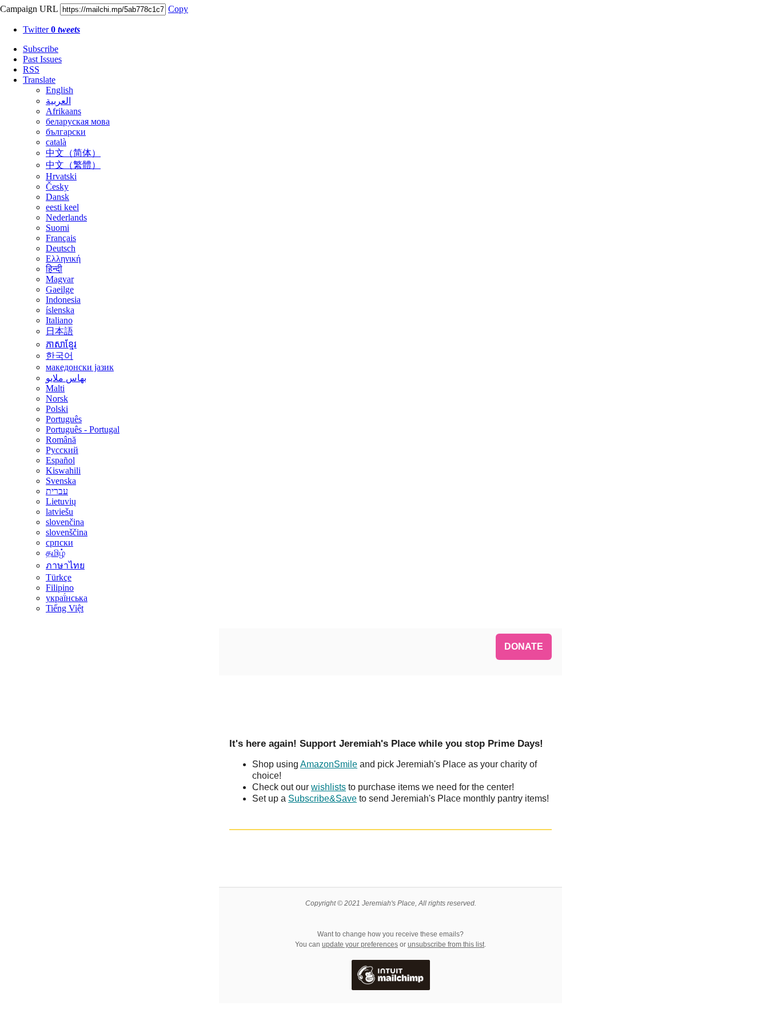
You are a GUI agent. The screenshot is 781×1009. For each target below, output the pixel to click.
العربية (58, 101)
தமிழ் (55, 553)
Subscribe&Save (322, 798)
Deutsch (60, 248)
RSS (31, 69)
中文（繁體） (73, 165)
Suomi (57, 228)
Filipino (60, 587)
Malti (55, 388)
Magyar (60, 279)
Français (61, 238)
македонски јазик (80, 367)
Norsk (57, 398)
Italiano (59, 320)
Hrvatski (61, 176)
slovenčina (65, 522)
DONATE (523, 646)
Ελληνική (63, 258)
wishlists (328, 787)
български (66, 132)
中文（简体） (73, 153)
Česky (57, 186)
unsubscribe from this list (446, 944)
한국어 (59, 356)
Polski (57, 409)
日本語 (59, 331)
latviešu (59, 511)
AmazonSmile (328, 764)
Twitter (51, 29)
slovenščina (66, 532)
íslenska (60, 310)
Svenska (61, 481)
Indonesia (63, 300)
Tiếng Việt (64, 608)
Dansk (57, 197)
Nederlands (66, 217)
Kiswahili (63, 470)
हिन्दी (54, 269)
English (59, 90)
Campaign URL (29, 9)
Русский (62, 450)
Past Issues (42, 59)
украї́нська (66, 598)
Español (60, 460)
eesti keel (62, 207)
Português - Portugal (82, 429)
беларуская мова (78, 121)
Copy (178, 9)
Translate (39, 80)
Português (64, 419)
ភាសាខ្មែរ (61, 344)
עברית (57, 491)
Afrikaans (63, 111)
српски (59, 542)
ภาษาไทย (65, 565)
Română (61, 440)
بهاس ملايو (66, 378)
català (56, 142)
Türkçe (58, 577)
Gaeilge (60, 289)
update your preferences (360, 944)
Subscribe (40, 49)
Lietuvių (61, 501)
